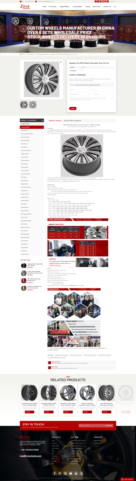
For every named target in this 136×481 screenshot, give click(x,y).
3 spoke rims (74, 453)
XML (53, 463)
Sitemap (54, 461)
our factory (54, 443)
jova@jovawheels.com (30, 455)
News (53, 451)
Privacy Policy (79, 478)
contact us (107, 6)
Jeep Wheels (24, 190)
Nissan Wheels (25, 194)
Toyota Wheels (25, 200)
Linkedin (76, 473)
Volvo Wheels (24, 230)
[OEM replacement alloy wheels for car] (24, 273)
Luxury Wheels (77, 6)
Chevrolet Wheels (25, 174)
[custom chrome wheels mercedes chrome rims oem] (24, 266)
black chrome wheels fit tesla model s (33, 287)
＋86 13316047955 (29, 449)
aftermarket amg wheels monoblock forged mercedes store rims (125, 404)
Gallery (87, 6)
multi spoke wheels (76, 451)
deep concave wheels (76, 445)
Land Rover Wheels (26, 150)
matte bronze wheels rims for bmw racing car (34, 279)
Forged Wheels (64, 6)
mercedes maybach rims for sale (57, 357)
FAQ (53, 453)
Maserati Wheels (25, 227)
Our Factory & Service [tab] (72, 121)
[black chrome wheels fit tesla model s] (24, 288)
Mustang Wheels (25, 140)
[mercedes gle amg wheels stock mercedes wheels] (29, 392)
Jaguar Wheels (25, 154)
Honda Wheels (24, 197)
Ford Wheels (24, 143)
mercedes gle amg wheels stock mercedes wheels (29, 404)
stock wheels (74, 461)
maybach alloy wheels (75, 355)
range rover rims (75, 456)
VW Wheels (24, 177)
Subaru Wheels (25, 210)
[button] (42, 260)
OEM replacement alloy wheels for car (33, 272)
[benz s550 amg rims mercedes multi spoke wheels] (106, 392)
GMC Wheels (24, 224)
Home (44, 6)
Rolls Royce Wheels (26, 214)
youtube (71, 473)
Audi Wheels (24, 147)
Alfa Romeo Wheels (26, 187)
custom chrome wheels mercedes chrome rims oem (34, 264)
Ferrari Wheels (24, 170)
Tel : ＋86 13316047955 (27, 1)
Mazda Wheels (24, 207)
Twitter (81, 473)
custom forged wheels (77, 448)
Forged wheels (55, 445)
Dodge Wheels (24, 184)
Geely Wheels (24, 247)
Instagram (65, 473)
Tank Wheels (24, 244)
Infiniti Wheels (24, 167)
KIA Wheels (24, 250)
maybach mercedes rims (90, 355)
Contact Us (54, 456)
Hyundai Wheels (25, 237)
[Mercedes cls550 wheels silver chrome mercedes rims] (68, 392)
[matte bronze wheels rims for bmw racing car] (24, 280)
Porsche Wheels (25, 137)
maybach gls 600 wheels (61, 355)
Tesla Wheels (24, 164)
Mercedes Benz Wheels (43, 54)
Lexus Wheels (24, 157)
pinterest (60, 473)
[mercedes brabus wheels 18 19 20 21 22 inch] (48, 392)
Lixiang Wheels (25, 254)
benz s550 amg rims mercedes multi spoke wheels (106, 404)
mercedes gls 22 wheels (104, 355)
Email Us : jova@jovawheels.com (45, 1)
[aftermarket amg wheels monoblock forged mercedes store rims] (126, 392)
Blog (53, 458)
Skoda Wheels (24, 180)
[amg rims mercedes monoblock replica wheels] (87, 392)
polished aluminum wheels (78, 440)
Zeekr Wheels (24, 240)
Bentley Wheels (25, 234)
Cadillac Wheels (25, 160)
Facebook (55, 473)
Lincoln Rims (24, 217)
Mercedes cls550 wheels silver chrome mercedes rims (68, 404)
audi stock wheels (75, 458)
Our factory (52, 6)
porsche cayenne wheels (77, 443)
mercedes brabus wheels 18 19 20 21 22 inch (48, 404)
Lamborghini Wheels (26, 220)
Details (28, 412)
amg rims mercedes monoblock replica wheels (87, 404)
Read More (30, 267)
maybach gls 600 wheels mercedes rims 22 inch (87, 85)
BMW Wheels (24, 130)
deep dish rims (75, 463)
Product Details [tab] (55, 121)
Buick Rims (23, 204)
